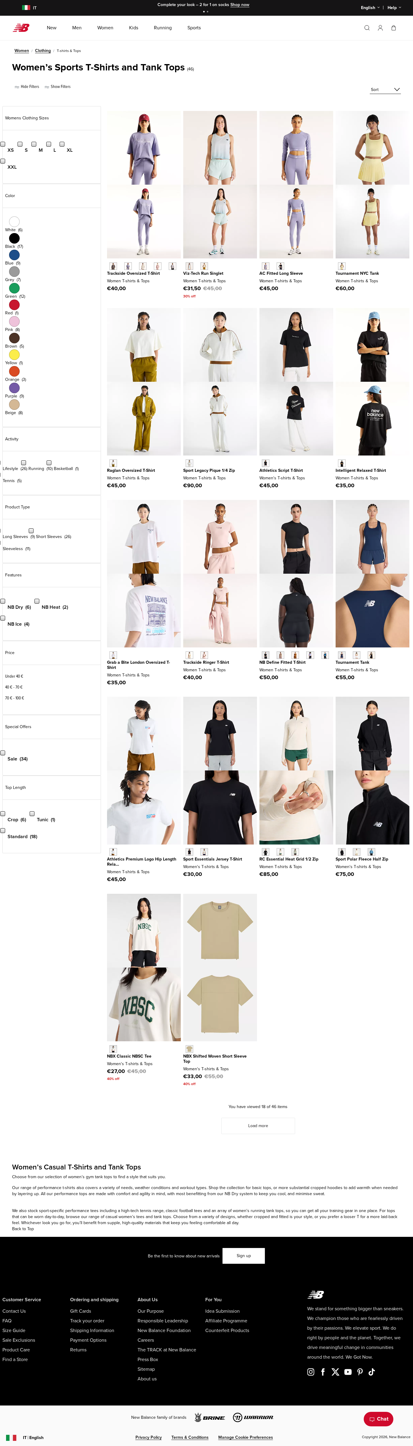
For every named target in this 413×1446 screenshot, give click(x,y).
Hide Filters (29, 86)
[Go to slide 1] (205, 12)
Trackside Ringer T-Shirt (206, 662)
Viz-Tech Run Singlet (203, 273)
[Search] (367, 28)
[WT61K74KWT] (357, 655)
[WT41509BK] (189, 852)
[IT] (22, 8)
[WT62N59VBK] (342, 463)
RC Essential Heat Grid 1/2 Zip (288, 859)
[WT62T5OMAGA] (189, 463)
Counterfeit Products (227, 1331)
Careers (146, 1340)
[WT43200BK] (266, 852)
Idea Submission (222, 1311)
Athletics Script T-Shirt (281, 470)
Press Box (148, 1360)
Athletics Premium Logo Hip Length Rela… (141, 862)
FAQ (6, 1321)
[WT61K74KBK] (371, 655)
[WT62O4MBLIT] (189, 655)
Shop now (239, 4)
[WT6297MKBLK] (113, 266)
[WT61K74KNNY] (342, 655)
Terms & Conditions (190, 1437)
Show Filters (60, 86)
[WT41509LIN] (204, 852)
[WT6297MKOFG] (172, 266)
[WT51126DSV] (310, 655)
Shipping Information (92, 1331)
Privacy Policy (148, 1437)
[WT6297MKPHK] (158, 266)
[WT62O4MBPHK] (204, 655)
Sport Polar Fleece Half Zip (362, 859)
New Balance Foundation (164, 1331)
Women (22, 50)
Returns (78, 1350)
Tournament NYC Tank (357, 273)
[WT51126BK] (266, 655)
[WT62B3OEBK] (280, 266)
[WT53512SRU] (371, 852)
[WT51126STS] (325, 655)
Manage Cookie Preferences (245, 1437)
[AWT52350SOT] (189, 1049)
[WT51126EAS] (280, 655)
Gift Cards (80, 1311)
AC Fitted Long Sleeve (281, 273)
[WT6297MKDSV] (128, 266)
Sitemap (146, 1369)
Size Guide (13, 1331)
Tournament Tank (352, 662)
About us (147, 1379)
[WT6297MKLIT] (143, 266)
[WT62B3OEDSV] (266, 266)
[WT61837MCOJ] (189, 266)
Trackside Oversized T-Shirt (133, 273)
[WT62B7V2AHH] (113, 852)
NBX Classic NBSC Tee (129, 1056)
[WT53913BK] (266, 463)
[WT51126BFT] (295, 655)
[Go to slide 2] (208, 12)
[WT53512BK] (342, 852)
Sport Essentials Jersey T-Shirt (212, 859)
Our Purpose (151, 1311)
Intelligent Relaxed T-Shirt (361, 470)
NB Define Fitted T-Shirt (282, 662)
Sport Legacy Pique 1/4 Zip (209, 470)
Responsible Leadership (163, 1321)
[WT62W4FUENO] (342, 266)
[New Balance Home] (23, 28)
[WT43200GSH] (295, 852)
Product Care (16, 1350)
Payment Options (88, 1340)
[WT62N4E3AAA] (113, 655)
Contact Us (14, 1311)
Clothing (43, 50)
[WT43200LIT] (280, 852)
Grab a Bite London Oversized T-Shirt (138, 665)
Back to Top (23, 1228)
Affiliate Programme (226, 1321)
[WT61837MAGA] (204, 266)
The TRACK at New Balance (167, 1350)
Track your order (87, 1321)
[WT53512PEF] (357, 852)
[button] (380, 28)
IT (33, 1437)
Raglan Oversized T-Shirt (131, 470)
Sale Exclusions (18, 1340)
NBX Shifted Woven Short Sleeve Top (215, 1059)
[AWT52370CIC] (113, 1049)
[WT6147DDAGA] (113, 463)
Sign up (244, 1255)
